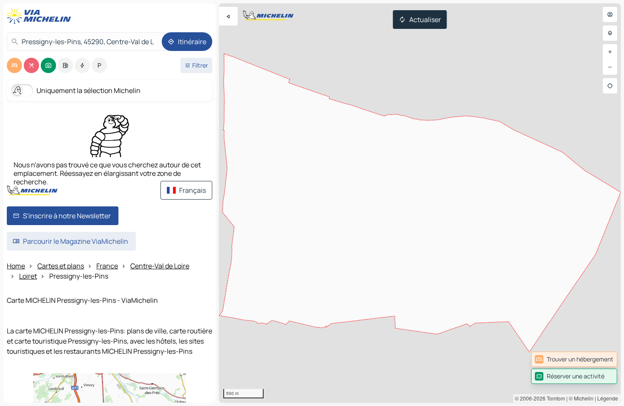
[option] (14, 65)
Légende (607, 398)
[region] (420, 203)
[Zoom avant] (610, 51)
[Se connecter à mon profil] (610, 14)
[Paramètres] (610, 33)
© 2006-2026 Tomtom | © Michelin (554, 398)
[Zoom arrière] (610, 67)
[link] (574, 359)
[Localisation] (610, 85)
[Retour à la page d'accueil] (41, 16)
